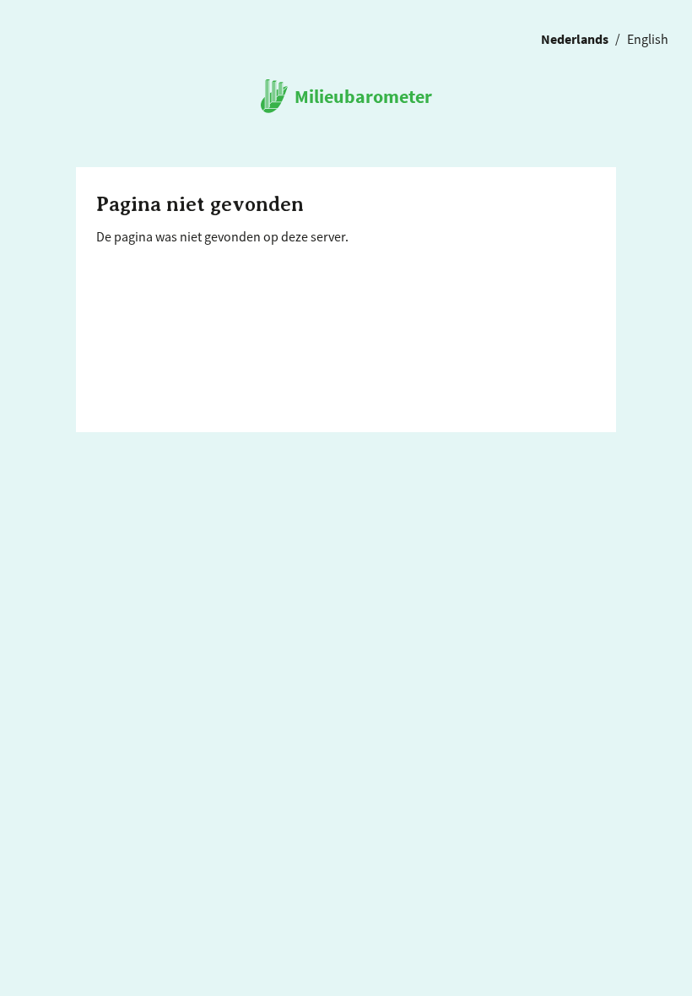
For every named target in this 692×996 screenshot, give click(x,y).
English (647, 38)
